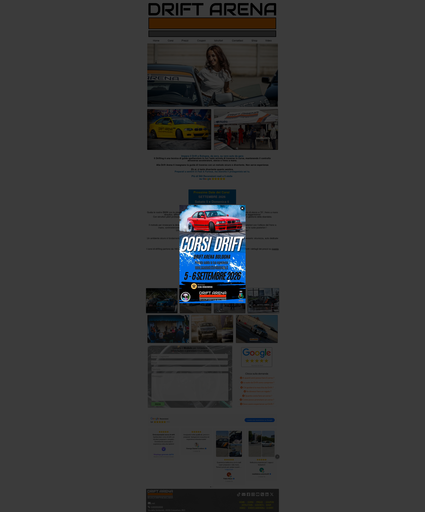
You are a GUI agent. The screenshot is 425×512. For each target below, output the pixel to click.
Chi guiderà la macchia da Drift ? (258, 387)
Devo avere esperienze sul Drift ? (258, 404)
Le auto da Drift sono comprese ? (258, 382)
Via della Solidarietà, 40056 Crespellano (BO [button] (166, 510)
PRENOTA (212, 280)
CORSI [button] (250, 501)
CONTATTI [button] (259, 504)
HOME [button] (242, 501)
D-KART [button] (270, 507)
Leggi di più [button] (229, 469)
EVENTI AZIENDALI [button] (256, 507)
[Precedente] (150, 75)
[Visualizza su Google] (196, 444)
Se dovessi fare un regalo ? (258, 391)
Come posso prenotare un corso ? (258, 399)
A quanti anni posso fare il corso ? (258, 377)
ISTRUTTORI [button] (247, 504)
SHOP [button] (268, 504)
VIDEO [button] (242, 507)
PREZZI (189, 280)
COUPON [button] (270, 501)
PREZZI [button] (259, 501)
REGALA (235, 280)
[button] (148, 457)
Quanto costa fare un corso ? (258, 395)
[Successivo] (275, 75)
